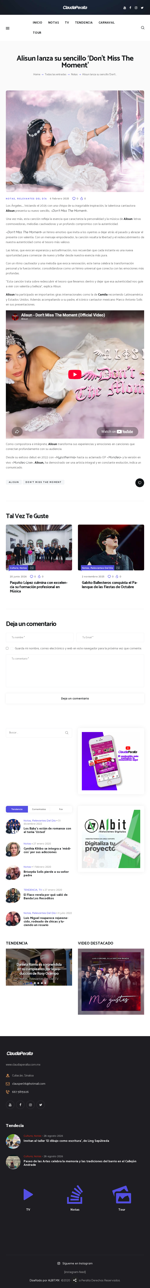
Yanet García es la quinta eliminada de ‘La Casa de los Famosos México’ (61, 969)
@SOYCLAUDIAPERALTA (78, 1230)
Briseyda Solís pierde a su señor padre (46, 873)
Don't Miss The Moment (44, 482)
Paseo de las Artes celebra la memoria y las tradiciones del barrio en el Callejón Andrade (80, 1163)
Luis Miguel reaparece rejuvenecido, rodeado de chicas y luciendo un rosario (46, 921)
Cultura (14, 568)
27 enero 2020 (42, 843)
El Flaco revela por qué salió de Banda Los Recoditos (46, 896)
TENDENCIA (30, 889)
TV (40, 889)
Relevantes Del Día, (64, 979)
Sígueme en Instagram (77, 1263)
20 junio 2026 (18, 576)
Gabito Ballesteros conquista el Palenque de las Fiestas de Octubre (110, 585)
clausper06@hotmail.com (28, 1083)
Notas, (46, 979)
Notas (74, 74)
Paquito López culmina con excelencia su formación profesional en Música (39, 587)
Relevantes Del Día (32, 198)
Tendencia (16, 809)
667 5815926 (20, 1092)
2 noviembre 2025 (93, 576)
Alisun (14, 482)
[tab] (17, 809)
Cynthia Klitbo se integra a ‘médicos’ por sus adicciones (47, 850)
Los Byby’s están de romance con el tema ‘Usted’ (47, 830)
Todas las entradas (55, 74)
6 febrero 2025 (59, 198)
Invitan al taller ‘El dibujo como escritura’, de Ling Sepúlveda (66, 1141)
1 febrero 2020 (42, 866)
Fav (61, 809)
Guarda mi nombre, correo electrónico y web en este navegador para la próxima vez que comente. (78, 648)
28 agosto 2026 (53, 1135)
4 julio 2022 (65, 912)
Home (36, 74)
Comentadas (39, 809)
